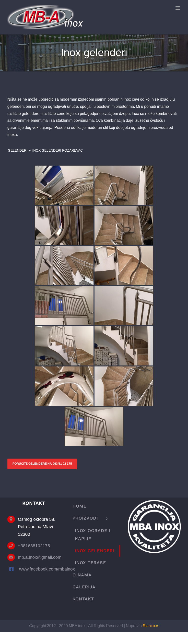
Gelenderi (17, 150)
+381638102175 (34, 545)
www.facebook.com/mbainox (39, 569)
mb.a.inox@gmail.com (39, 557)
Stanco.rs (151, 626)
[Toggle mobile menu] (178, 8)
